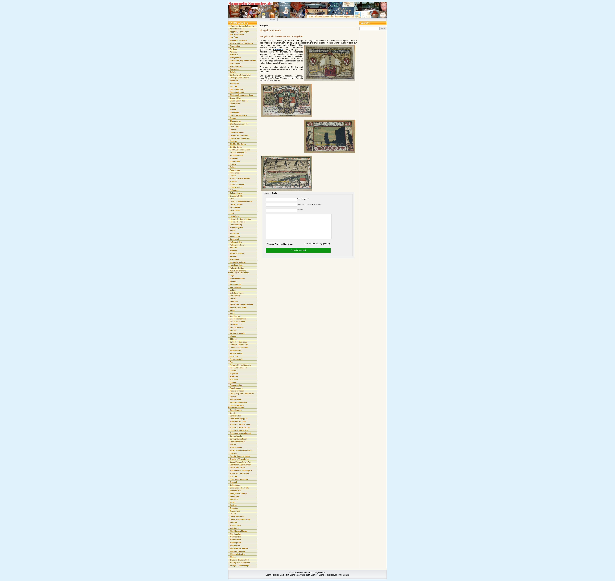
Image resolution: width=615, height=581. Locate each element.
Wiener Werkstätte (237, 554)
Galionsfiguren (236, 193)
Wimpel (233, 557)
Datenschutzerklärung (239, 135)
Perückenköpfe (236, 359)
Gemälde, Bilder (236, 196)
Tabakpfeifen (235, 491)
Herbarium (234, 216)
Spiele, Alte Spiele (237, 468)
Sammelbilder (235, 399)
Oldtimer (233, 339)
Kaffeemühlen (236, 242)
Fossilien (234, 181)
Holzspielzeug (236, 225)
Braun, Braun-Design (239, 101)
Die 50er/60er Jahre (238, 144)
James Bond (235, 236)
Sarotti (232, 413)
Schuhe (233, 445)
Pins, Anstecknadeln (238, 368)
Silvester (233, 453)
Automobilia (235, 63)
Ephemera (234, 158)
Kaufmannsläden (237, 253)
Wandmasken (235, 534)
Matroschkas (235, 287)
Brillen (232, 107)
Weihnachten (235, 537)
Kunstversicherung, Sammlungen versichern (238, 272)
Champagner (235, 121)
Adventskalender (237, 29)
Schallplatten (235, 416)
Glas (232, 199)
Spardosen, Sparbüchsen (240, 465)
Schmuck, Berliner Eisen (240, 424)
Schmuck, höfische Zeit (240, 427)
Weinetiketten (235, 540)
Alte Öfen (234, 37)
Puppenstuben (236, 385)
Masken (233, 281)
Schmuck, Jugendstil (239, 430)
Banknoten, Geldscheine (240, 75)
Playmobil (234, 374)
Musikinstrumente (237, 333)
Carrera (233, 118)
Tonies (232, 502)
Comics (233, 130)
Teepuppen (234, 496)
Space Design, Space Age (240, 462)
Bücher (233, 109)
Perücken (234, 356)
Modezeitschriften (237, 322)
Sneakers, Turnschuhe (239, 459)
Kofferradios (235, 259)
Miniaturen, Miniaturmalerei (241, 304)
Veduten (233, 522)
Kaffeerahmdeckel (237, 245)
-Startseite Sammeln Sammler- (242, 26)
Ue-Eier (233, 514)
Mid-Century (235, 296)
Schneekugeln (236, 436)
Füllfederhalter (236, 187)
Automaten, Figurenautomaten (243, 60)
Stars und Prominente (239, 479)
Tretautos (234, 508)
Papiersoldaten (236, 353)
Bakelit (233, 72)
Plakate (233, 371)
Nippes (233, 336)
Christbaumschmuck (238, 124)
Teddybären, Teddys (238, 494)
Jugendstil (234, 239)
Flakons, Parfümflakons (240, 179)
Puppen (233, 382)
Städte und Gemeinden (239, 473)
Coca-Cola (234, 127)
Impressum (332, 575)
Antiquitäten (235, 46)
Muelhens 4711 (236, 325)
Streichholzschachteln (239, 488)
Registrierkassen (237, 391)
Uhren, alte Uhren (237, 517)
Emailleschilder (236, 156)
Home (272, 19)
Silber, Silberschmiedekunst (241, 450)
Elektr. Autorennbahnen (240, 150)
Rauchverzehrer (236, 388)
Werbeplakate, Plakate (239, 548)
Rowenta (233, 397)
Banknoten (278, 49)
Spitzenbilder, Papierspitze (241, 471)
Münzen (233, 330)
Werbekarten (235, 545)
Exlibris (233, 167)
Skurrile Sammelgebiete (240, 456)
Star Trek (233, 476)
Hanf (232, 213)
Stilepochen (235, 485)
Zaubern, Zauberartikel (239, 560)
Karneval (233, 251)
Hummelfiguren (236, 228)
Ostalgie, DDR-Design (239, 345)
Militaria (233, 299)
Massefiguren (235, 284)
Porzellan (234, 379)
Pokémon (234, 376)
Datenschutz (343, 575)
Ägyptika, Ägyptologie (239, 32)
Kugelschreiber (236, 265)
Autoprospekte (236, 66)
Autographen (235, 58)
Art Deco (233, 49)
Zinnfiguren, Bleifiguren (240, 563)
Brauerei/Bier (235, 98)
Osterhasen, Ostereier (239, 348)
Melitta (232, 290)
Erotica (233, 164)
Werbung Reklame (237, 551)
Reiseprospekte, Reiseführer (242, 394)
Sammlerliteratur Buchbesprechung (236, 406)
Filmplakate (235, 173)
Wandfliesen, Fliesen (238, 531)
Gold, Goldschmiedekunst (241, 202)
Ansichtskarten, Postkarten (241, 43)
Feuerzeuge (235, 170)
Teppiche (234, 499)
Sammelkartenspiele (238, 402)
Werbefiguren (235, 543)
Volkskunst (234, 528)
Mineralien (234, 302)
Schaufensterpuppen (239, 419)
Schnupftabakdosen (238, 439)
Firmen (233, 176)
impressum (234, 233)
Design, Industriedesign (240, 138)
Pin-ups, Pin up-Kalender (240, 365)
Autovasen (234, 69)
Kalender (233, 248)
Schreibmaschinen (238, 442)
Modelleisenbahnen (238, 319)
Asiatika (233, 52)
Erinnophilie (235, 161)
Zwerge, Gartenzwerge (239, 566)
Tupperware (235, 511)
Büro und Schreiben (238, 115)
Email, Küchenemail (238, 153)
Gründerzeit (235, 207)
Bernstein (234, 81)
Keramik (233, 256)
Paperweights (235, 350)
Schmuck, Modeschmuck (240, 433)
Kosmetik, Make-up (238, 262)
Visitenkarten (235, 525)
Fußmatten (234, 190)
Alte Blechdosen (237, 35)
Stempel (233, 482)
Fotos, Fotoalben (237, 184)
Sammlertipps (236, 410)
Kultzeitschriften (237, 268)
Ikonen (233, 230)
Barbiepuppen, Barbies (239, 78)
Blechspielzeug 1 (237, 89)
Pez (231, 362)
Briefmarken (235, 104)
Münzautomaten (237, 327)
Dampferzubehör (237, 132)
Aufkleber (234, 55)
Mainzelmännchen (237, 278)
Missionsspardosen (238, 307)
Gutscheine (235, 210)
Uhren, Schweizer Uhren (240, 519)
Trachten (233, 505)
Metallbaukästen (237, 293)
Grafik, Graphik (236, 205)
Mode (232, 313)
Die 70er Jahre (236, 147)
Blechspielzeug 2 (237, 92)
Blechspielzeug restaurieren (241, 95)
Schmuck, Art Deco (238, 422)
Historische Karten (238, 222)
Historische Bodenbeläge (240, 219)
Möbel (232, 310)
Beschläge (234, 84)
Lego (232, 276)
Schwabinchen (236, 447)
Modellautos (235, 316)
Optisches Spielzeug (238, 342)
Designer (233, 141)
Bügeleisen (234, 112)
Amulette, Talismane (238, 40)
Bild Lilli (233, 86)
